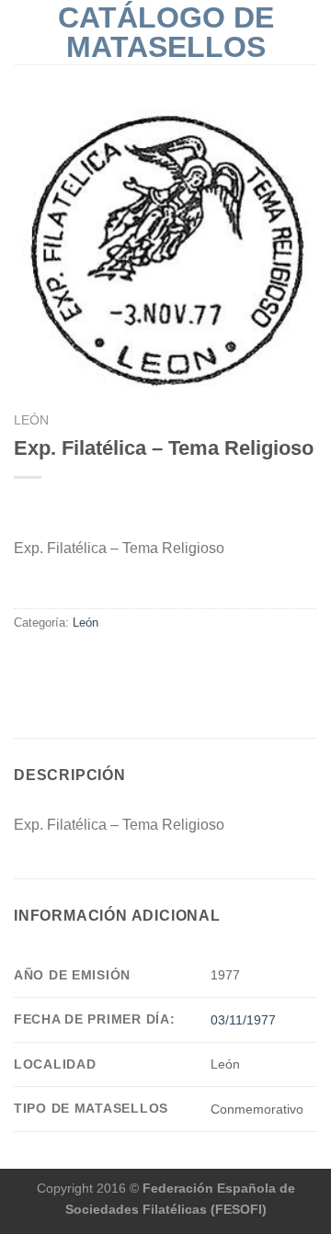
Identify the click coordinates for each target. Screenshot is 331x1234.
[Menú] (25, 31)
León (31, 420)
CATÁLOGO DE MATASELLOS (166, 32)
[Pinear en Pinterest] (92, 661)
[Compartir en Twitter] (47, 661)
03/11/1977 (243, 1020)
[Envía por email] (70, 661)
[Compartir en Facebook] (24, 661)
